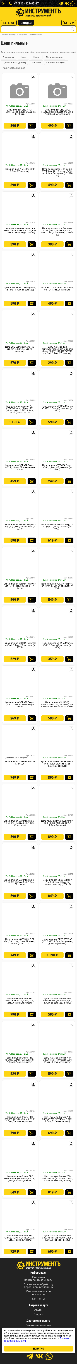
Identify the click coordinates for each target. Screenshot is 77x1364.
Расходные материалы (18, 35)
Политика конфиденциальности (38, 1278)
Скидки (26, 23)
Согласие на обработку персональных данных (38, 1285)
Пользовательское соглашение (38, 1293)
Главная (4, 35)
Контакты (38, 1298)
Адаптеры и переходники (15, 52)
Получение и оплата (38, 1325)
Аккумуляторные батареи (44, 52)
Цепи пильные (36, 35)
